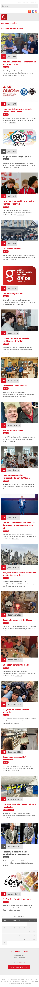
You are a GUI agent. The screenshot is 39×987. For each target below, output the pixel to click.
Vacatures (33, 2)
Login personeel (23, 2)
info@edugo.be (6, 981)
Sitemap (28, 983)
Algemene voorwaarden (20, 981)
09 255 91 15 (21, 962)
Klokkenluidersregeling (16, 983)
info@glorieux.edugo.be (19, 967)
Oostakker (9, 23)
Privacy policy (33, 981)
